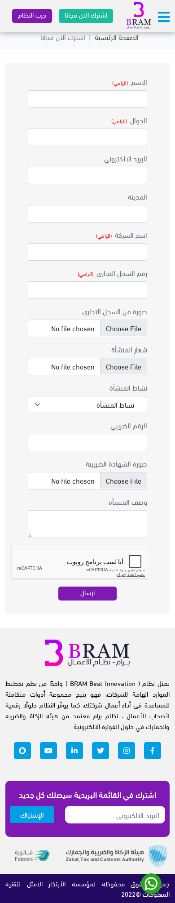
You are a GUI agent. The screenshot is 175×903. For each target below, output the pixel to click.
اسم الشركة (131, 234)
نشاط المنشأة (128, 387)
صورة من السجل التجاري (114, 311)
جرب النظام (32, 14)
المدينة (137, 196)
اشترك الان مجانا (86, 14)
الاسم (139, 81)
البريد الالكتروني (125, 158)
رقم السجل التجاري (121, 272)
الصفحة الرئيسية (117, 36)
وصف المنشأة (128, 501)
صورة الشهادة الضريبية (116, 463)
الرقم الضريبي (128, 425)
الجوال (138, 120)
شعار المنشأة (129, 349)
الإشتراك (32, 814)
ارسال (87, 592)
